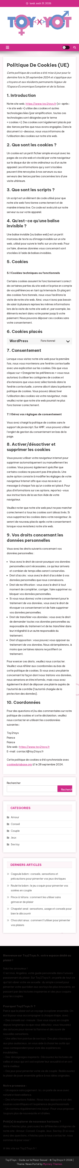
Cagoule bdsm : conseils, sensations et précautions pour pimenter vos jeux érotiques (38, 876)
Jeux (13, 837)
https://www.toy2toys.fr (41, 103)
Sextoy (15, 844)
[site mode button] (66, 47)
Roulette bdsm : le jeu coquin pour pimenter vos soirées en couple (39, 888)
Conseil (15, 824)
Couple (15, 831)
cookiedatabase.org (19, 764)
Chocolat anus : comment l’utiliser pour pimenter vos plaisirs (40, 923)
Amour (15, 817)
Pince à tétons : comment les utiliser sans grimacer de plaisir (36, 900)
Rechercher (14, 783)
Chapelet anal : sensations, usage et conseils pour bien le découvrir (41, 911)
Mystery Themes (52, 1164)
